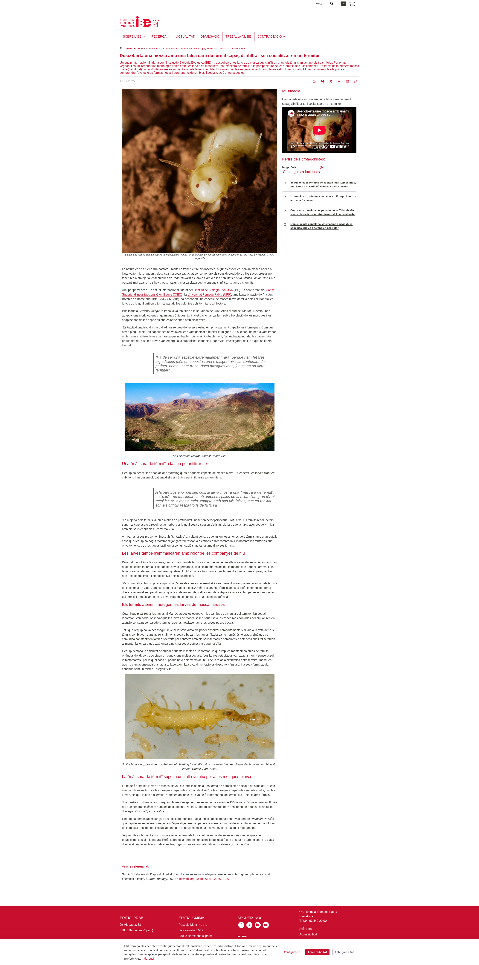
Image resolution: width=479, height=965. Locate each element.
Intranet (242, 936)
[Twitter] (331, 81)
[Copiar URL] (355, 81)
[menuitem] (134, 36)
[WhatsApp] (315, 81)
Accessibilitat (308, 934)
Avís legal (305, 928)
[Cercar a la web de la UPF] (332, 3)
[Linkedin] (257, 924)
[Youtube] (266, 924)
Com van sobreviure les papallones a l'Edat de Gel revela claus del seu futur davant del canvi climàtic (322, 212)
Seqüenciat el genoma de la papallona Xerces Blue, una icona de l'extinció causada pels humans (323, 184)
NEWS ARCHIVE (134, 48)
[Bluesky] (323, 81)
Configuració (292, 952)
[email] (348, 81)
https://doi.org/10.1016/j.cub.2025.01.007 (204, 878)
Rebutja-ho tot (344, 952)
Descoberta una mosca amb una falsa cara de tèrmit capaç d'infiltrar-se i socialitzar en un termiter (195, 48)
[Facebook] (339, 81)
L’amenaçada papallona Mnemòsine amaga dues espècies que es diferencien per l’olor (321, 225)
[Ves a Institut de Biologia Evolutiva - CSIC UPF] (139, 21)
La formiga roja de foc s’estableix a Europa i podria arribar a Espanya (323, 198)
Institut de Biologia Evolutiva (214, 290)
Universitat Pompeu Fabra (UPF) (209, 294)
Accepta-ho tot (317, 952)
